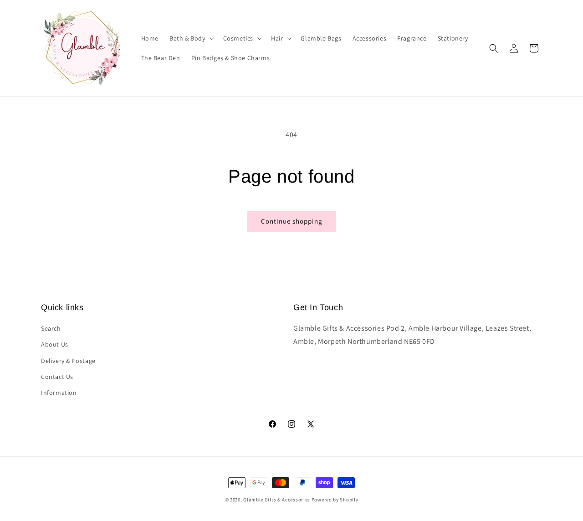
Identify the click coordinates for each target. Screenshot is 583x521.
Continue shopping (291, 221)
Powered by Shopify (335, 499)
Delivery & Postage (68, 361)
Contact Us (57, 377)
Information (59, 392)
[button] (191, 38)
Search (51, 328)
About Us (54, 344)
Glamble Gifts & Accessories (276, 499)
